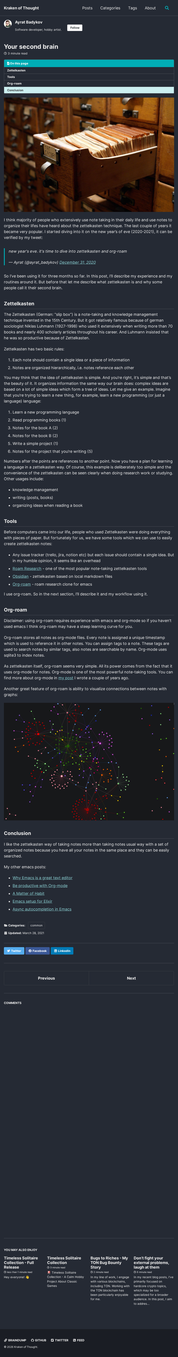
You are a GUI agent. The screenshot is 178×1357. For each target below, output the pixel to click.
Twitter (61, 1340)
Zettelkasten (16, 70)
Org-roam (14, 83)
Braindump (17, 1340)
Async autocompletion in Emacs (42, 909)
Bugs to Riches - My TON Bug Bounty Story (109, 1262)
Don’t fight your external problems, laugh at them (151, 1262)
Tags (132, 8)
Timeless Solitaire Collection (64, 1260)
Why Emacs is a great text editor (43, 877)
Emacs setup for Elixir (32, 901)
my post (65, 678)
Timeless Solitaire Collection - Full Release (21, 1262)
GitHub (40, 1340)
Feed (80, 1340)
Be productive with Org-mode (40, 885)
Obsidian (21, 576)
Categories (110, 8)
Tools (11, 77)
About (150, 8)
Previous (46, 978)
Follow (74, 27)
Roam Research (27, 568)
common (36, 925)
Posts (87, 8)
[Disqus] (89, 1061)
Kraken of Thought (21, 8)
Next (131, 978)
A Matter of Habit (28, 893)
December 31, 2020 (77, 262)
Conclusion (15, 90)
